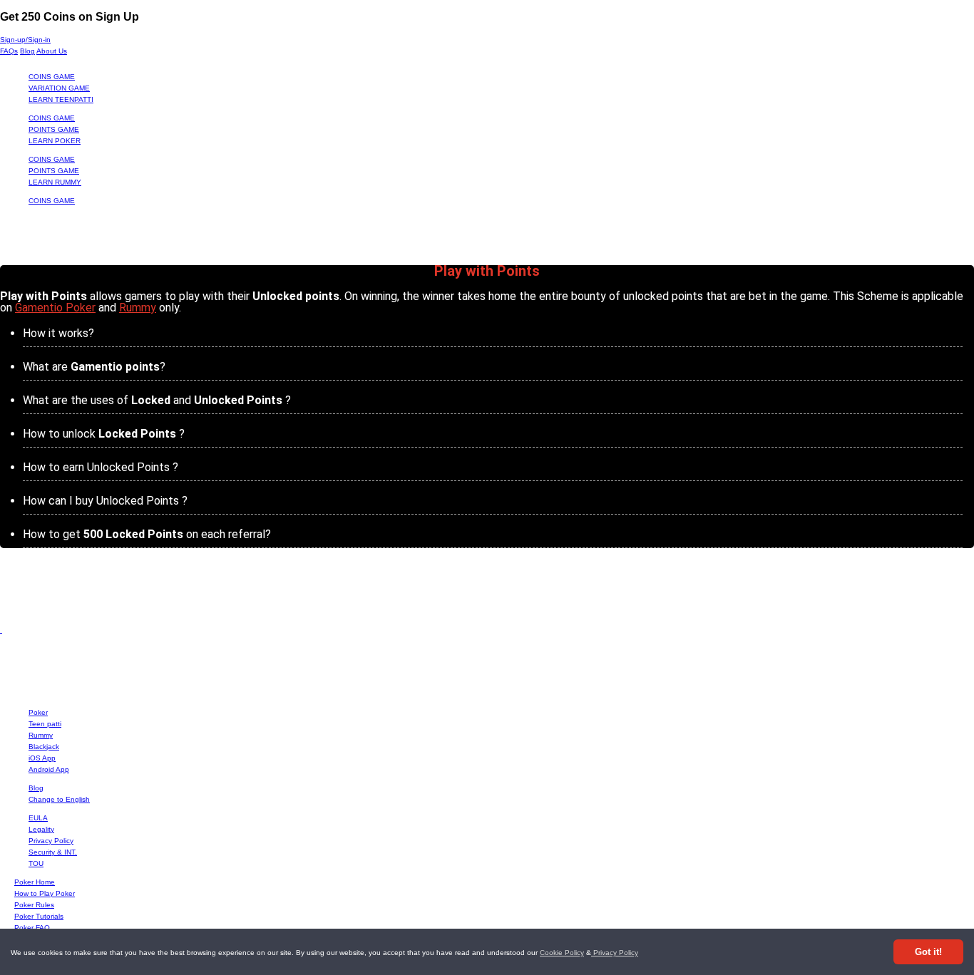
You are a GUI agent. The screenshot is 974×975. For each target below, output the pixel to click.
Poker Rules (34, 905)
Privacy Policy (614, 952)
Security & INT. (53, 852)
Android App (49, 769)
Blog (27, 51)
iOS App (42, 758)
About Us (51, 51)
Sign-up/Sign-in (25, 39)
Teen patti (45, 724)
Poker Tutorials (38, 916)
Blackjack (44, 746)
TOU (36, 863)
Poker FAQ (32, 928)
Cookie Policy (562, 952)
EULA (38, 818)
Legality (41, 829)
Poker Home (34, 882)
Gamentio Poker (55, 307)
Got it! (928, 951)
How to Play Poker (44, 893)
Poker (38, 712)
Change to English (59, 799)
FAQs (9, 51)
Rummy (137, 307)
